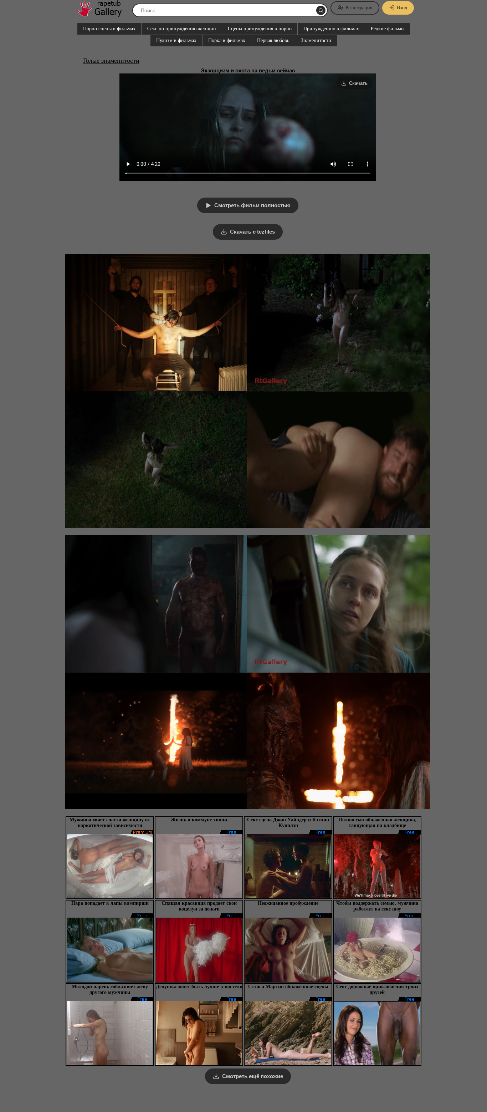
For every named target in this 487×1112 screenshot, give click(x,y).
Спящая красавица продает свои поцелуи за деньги (199, 906)
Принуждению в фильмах (331, 28)
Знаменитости (316, 40)
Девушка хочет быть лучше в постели (199, 986)
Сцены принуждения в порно (260, 28)
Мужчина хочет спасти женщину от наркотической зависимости (110, 822)
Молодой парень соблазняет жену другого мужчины (110, 989)
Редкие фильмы (387, 28)
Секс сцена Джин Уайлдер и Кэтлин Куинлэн (288, 822)
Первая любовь (273, 40)
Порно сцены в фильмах (109, 28)
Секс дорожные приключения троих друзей (377, 989)
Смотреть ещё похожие (252, 1076)
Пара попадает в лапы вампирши (110, 903)
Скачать (358, 83)
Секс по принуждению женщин (181, 28)
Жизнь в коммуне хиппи (199, 819)
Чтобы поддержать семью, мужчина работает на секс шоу (377, 906)
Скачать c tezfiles (252, 232)
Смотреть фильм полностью (252, 205)
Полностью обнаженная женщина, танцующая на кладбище (377, 822)
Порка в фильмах (226, 40)
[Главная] (102, 14)
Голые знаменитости (111, 60)
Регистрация (358, 7)
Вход (402, 7)
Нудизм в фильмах (176, 40)
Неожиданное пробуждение (288, 903)
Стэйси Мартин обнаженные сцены (288, 986)
